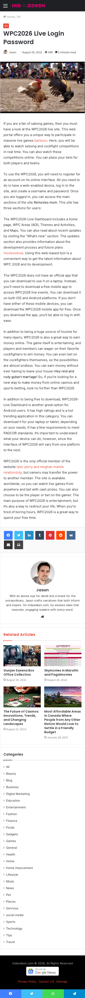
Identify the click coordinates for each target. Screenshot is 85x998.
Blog (9, 780)
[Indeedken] (28, 5)
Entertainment (16, 807)
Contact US (46, 981)
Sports (10, 921)
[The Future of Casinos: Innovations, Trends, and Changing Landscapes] (22, 696)
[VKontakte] (71, 535)
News (10, 888)
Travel (10, 942)
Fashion (11, 814)
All (18, 16)
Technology (14, 928)
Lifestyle (12, 874)
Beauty (11, 773)
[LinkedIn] (29, 535)
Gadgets (12, 834)
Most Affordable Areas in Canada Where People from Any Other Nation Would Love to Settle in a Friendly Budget (62, 721)
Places (10, 901)
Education (13, 800)
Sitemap (61, 981)
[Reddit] (60, 535)
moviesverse (13, 253)
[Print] (18, 544)
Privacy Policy (27, 981)
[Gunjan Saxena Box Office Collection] (22, 655)
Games (11, 841)
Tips (9, 935)
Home (10, 16)
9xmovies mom (45, 202)
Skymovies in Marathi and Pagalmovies (61, 672)
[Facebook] (8, 535)
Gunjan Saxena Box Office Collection (18, 672)
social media (15, 915)
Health (10, 854)
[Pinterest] (50, 535)
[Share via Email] (8, 544)
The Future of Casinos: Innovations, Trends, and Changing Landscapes (21, 717)
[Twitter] (18, 535)
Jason (12, 52)
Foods (10, 827)
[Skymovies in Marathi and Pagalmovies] (63, 655)
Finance (11, 820)
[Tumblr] (39, 535)
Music (10, 881)
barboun (40, 140)
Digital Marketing (18, 794)
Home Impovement (19, 868)
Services (12, 908)
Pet (8, 895)
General (11, 847)
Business (12, 787)
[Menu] (5, 7)
